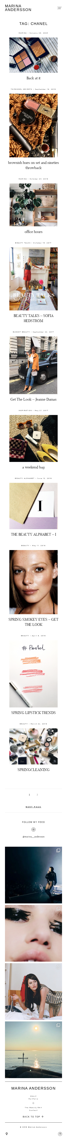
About (33, 1096)
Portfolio (33, 1099)
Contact (33, 1110)
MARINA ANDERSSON (18, 8)
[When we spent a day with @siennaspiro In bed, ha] (33, 991)
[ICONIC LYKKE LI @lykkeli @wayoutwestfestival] (33, 875)
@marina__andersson (34, 836)
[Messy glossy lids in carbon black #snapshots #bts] (33, 933)
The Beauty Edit (33, 1107)
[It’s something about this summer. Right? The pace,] (33, 1049)
